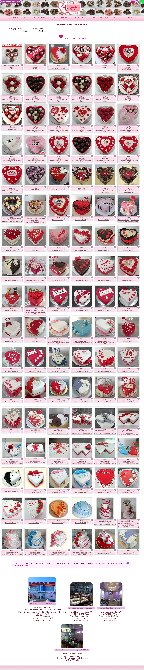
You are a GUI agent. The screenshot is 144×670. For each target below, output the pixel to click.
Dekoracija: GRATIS (11, 250)
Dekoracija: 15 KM (57, 189)
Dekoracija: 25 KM (57, 68)
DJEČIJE (52, 18)
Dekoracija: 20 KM (10, 280)
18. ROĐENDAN (39, 18)
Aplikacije (79, 18)
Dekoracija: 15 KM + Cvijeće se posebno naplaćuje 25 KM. (82, 342)
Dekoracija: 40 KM (80, 220)
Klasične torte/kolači (98, 18)
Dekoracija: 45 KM (10, 310)
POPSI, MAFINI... (65, 18)
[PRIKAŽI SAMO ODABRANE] (132, 2)
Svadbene (14, 18)
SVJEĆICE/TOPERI (127, 18)
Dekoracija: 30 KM (57, 280)
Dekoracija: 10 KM (127, 492)
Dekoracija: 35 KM (127, 401)
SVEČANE (26, 18)
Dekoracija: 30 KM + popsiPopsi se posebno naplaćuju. (35, 281)
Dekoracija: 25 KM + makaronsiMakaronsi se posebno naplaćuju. (128, 220)
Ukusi (113, 18)
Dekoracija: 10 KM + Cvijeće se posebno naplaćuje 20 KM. (58, 342)
